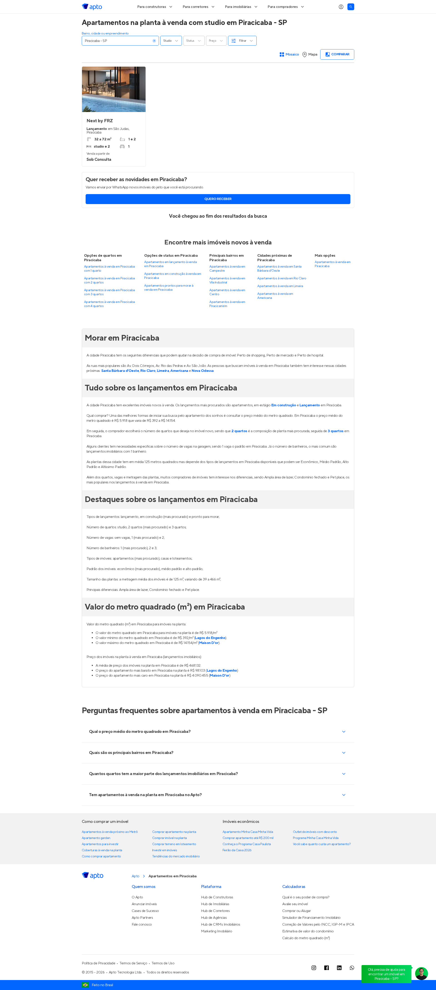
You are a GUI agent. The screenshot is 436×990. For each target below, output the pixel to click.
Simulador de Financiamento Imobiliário (311, 931)
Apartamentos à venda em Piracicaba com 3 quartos (109, 305)
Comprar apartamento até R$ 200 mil (248, 851)
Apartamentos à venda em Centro (227, 305)
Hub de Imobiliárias (215, 917)
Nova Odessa (203, 384)
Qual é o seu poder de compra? (305, 910)
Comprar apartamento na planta (174, 845)
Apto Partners (142, 931)
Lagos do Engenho (210, 651)
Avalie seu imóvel (295, 917)
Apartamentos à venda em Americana (275, 309)
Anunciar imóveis (144, 917)
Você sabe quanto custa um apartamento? (322, 857)
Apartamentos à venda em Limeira (280, 299)
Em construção (283, 418)
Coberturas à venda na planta (102, 863)
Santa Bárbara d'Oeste (120, 384)
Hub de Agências (214, 931)
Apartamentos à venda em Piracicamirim (227, 317)
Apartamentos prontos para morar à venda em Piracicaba (168, 301)
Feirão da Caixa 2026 (237, 863)
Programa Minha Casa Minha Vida (316, 851)
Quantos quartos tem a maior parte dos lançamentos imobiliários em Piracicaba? (163, 787)
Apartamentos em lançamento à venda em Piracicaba (170, 277)
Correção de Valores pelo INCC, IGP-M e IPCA (318, 937)
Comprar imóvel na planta (169, 851)
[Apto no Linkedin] (339, 981)
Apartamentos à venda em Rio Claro (281, 292)
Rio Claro (148, 384)
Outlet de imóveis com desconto (315, 845)
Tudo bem (342, 6)
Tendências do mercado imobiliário (176, 870)
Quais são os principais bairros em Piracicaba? (131, 765)
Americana (179, 384)
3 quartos (336, 444)
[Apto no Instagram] (314, 981)
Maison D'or (209, 656)
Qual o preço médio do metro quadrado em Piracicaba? (140, 744)
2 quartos (239, 444)
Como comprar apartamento (101, 870)
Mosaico (292, 67)
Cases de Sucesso (145, 924)
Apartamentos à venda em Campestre (227, 282)
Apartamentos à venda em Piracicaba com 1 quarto (109, 282)
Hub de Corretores (215, 924)
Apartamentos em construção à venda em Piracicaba (172, 289)
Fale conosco (142, 937)
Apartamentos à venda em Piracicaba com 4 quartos (109, 317)
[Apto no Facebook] (326, 981)
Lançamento (310, 418)
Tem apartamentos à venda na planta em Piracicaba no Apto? (145, 808)
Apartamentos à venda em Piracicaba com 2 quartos (109, 294)
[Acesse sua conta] (341, 20)
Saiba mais (130, 6)
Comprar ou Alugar (296, 924)
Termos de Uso (163, 976)
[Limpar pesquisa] (154, 54)
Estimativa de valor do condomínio (308, 944)
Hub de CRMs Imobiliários (220, 937)
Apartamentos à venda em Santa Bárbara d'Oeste (279, 282)
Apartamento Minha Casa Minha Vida (248, 845)
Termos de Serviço (133, 976)
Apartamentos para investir (100, 857)
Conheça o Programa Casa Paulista (247, 857)
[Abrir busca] (350, 20)
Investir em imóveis (164, 863)
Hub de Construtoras (217, 910)
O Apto (137, 910)
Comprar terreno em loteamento (174, 857)
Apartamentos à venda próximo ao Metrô (110, 845)
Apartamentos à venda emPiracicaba (332, 277)
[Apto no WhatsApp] (352, 981)
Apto (135, 889)
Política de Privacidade (98, 976)
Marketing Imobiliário (216, 944)
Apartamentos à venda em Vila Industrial (227, 294)
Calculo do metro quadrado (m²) (306, 951)
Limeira (163, 384)
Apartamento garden (96, 851)
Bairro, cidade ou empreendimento (105, 47)
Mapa (312, 67)
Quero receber (218, 212)
